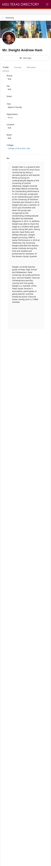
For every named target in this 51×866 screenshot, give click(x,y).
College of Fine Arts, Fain (19, 148)
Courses (17, 67)
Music (10, 117)
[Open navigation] (47, 4)
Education (31, 67)
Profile (6, 67)
